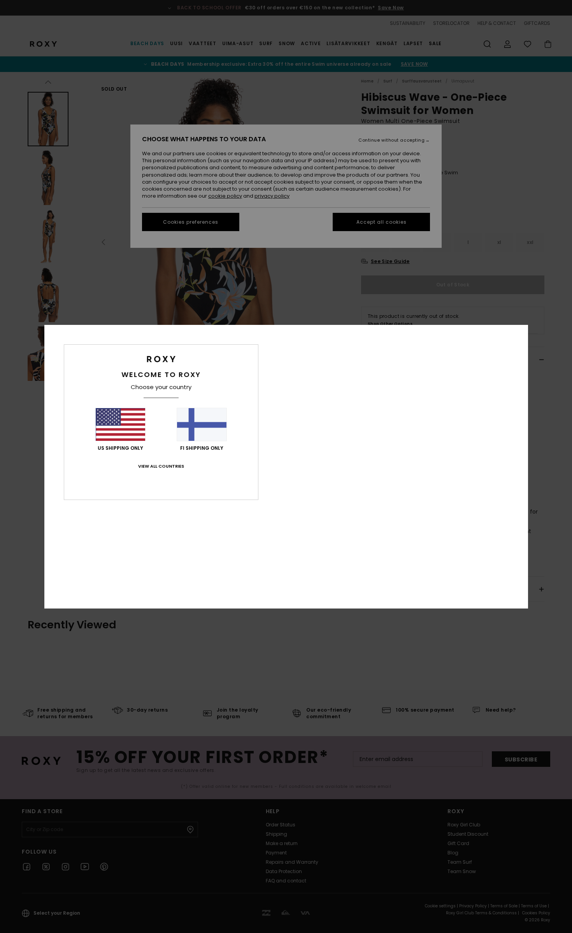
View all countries (161, 466)
